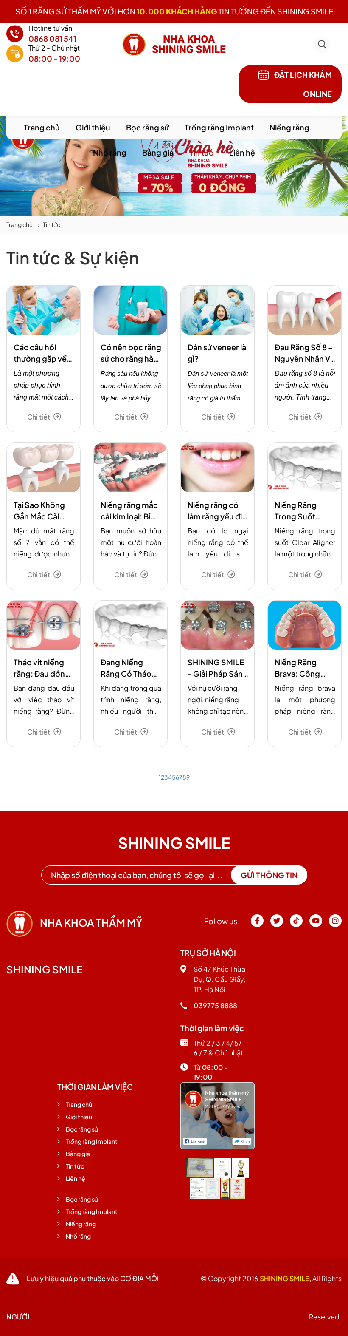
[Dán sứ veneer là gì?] (217, 310)
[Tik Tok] (296, 924)
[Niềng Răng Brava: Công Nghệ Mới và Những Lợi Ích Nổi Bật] (304, 625)
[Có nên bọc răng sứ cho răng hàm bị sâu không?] (130, 310)
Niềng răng (289, 127)
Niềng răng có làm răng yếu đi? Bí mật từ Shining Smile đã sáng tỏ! (218, 511)
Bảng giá (158, 152)
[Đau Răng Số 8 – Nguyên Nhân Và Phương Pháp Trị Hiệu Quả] (304, 310)
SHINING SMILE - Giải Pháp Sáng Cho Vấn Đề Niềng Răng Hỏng (218, 668)
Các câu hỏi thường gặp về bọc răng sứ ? (40, 353)
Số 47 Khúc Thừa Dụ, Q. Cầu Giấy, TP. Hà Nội (219, 979)
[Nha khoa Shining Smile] (217, 1114)
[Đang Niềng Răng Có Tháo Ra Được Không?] (130, 625)
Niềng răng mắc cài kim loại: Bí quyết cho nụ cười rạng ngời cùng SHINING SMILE (129, 511)
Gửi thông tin (269, 875)
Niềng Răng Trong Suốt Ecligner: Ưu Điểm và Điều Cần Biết (298, 511)
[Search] (322, 37)
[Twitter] (277, 924)
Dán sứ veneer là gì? (217, 352)
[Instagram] (335, 924)
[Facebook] (257, 924)
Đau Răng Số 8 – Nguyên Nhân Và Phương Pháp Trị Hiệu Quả (304, 353)
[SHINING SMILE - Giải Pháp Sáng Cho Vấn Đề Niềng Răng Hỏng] (217, 625)
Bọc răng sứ (147, 127)
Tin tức (201, 152)
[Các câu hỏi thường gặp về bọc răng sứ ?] (43, 310)
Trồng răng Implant (219, 127)
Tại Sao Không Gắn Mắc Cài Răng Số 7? (39, 511)
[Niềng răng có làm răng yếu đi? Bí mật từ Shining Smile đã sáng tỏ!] (217, 467)
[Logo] (173, 43)
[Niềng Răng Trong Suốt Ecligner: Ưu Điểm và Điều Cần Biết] (304, 467)
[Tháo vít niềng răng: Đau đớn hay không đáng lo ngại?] (43, 625)
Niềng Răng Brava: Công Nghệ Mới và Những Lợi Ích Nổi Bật (299, 668)
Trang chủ (42, 127)
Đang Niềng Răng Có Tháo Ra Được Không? (131, 668)
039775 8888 (215, 1005)
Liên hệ (242, 152)
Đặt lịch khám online (302, 84)
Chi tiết (39, 416)
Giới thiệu (93, 127)
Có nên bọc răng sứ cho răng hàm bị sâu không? (131, 353)
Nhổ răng (109, 152)
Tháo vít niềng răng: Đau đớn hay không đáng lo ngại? (43, 668)
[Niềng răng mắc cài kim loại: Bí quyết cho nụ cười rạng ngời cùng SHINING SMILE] (130, 467)
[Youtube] (316, 924)
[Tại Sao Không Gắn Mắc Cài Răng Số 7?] (43, 467)
